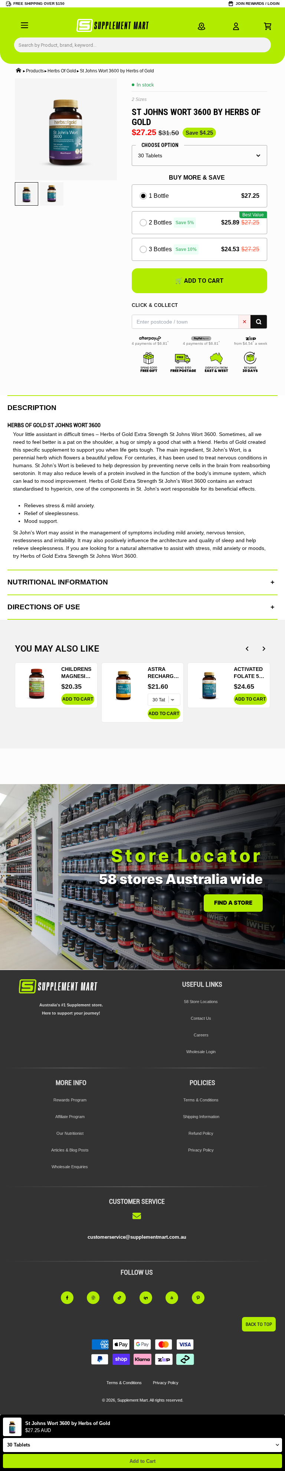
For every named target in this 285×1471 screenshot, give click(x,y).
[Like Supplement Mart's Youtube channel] (176, 1297)
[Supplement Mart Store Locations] (201, 26)
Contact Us (201, 1018)
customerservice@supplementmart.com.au (137, 1237)
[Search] (258, 321)
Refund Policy (201, 1133)
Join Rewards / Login (257, 3)
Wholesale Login (201, 1051)
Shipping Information (201, 1116)
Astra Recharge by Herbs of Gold (162, 673)
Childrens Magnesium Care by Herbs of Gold (77, 673)
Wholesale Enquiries (70, 1166)
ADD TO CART (77, 699)
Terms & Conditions (201, 1100)
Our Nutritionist (69, 1133)
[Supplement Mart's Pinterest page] (202, 1297)
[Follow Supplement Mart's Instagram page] (97, 1297)
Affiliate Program (70, 1116)
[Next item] (263, 648)
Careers (201, 1035)
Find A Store (233, 902)
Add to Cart (142, 1461)
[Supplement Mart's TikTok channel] (123, 1297)
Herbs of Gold (62, 70)
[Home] (18, 71)
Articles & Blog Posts (70, 1150)
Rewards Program (69, 1100)
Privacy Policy (201, 1150)
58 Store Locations (201, 1001)
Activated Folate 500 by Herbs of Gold (249, 673)
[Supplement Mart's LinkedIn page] (150, 1297)
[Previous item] (246, 648)
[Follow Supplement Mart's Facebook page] (71, 1297)
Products (35, 70)
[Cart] (267, 26)
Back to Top (259, 1324)
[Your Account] (236, 26)
